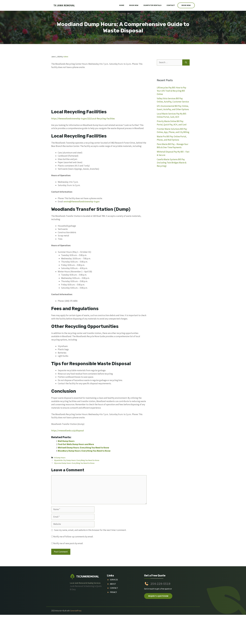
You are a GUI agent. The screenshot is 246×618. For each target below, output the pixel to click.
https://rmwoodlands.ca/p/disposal (67, 430)
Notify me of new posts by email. (68, 543)
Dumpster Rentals (152, 5)
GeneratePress (75, 610)
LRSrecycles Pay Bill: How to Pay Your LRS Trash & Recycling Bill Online (171, 91)
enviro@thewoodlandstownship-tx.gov (82, 201)
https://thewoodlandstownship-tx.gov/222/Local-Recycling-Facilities (83, 118)
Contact (171, 5)
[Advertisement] (99, 90)
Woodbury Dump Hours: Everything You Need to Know (84, 450)
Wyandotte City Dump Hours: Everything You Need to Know (76, 460)
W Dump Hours (59, 457)
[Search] (186, 62)
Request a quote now (158, 596)
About (113, 584)
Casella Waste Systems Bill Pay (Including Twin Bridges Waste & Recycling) (171, 162)
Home (121, 5)
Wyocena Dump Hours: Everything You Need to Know (74, 463)
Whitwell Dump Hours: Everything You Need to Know (83, 447)
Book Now (133, 5)
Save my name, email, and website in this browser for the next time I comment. (90, 530)
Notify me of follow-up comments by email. (73, 536)
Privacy (113, 592)
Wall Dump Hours (66, 441)
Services (114, 579)
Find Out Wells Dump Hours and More (76, 444)
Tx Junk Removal (64, 5)
